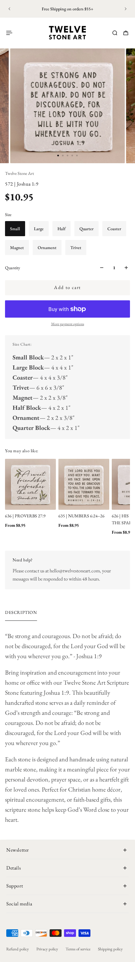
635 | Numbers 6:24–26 (81, 516)
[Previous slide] (9, 9)
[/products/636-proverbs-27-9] (30, 484)
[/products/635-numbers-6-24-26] (83, 484)
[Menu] (10, 33)
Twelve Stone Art (19, 173)
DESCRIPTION (21, 612)
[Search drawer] (114, 33)
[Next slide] (125, 9)
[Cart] (125, 33)
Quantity (12, 267)
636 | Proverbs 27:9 (25, 516)
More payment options (67, 323)
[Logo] (67, 33)
